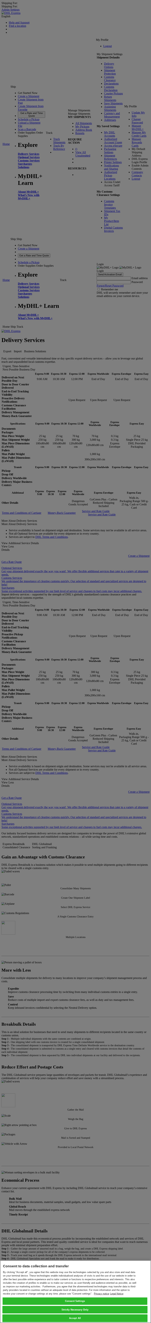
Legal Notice (116, 1293)
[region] (75, 1291)
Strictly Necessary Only (75, 1309)
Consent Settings (75, 1301)
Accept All (75, 1318)
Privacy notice (101, 1293)
